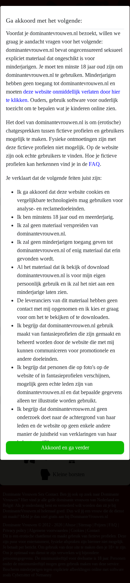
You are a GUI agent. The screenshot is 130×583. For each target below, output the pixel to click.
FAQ (94, 164)
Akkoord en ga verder (65, 447)
